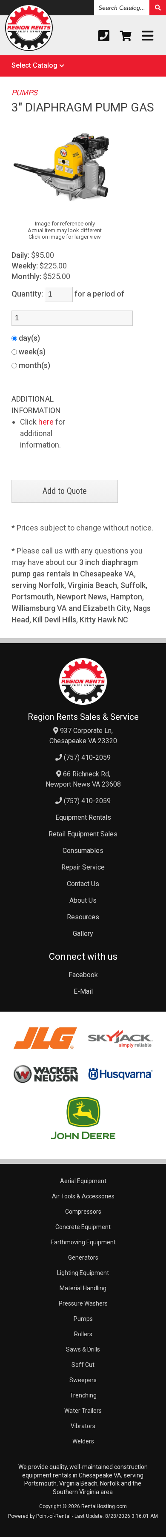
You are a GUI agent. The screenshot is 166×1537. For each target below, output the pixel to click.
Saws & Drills (83, 1349)
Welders (83, 1441)
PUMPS (24, 92)
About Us (83, 900)
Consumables (83, 851)
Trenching (83, 1395)
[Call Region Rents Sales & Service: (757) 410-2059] (103, 36)
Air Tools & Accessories (83, 1196)
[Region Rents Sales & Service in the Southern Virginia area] (29, 29)
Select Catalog (34, 65)
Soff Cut (83, 1364)
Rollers (83, 1334)
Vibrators (83, 1426)
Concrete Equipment (83, 1226)
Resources (83, 917)
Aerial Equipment (83, 1181)
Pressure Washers (83, 1303)
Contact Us (83, 884)
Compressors (83, 1211)
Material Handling (83, 1288)
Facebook (83, 975)
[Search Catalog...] (157, 7)
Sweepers (83, 1380)
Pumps (83, 1318)
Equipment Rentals (83, 817)
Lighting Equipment (83, 1272)
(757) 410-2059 (86, 757)
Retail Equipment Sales (83, 834)
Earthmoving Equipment (83, 1242)
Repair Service (83, 867)
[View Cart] (126, 36)
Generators (83, 1257)
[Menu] (147, 36)
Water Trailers (83, 1410)
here (46, 421)
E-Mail (83, 991)
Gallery (83, 934)
